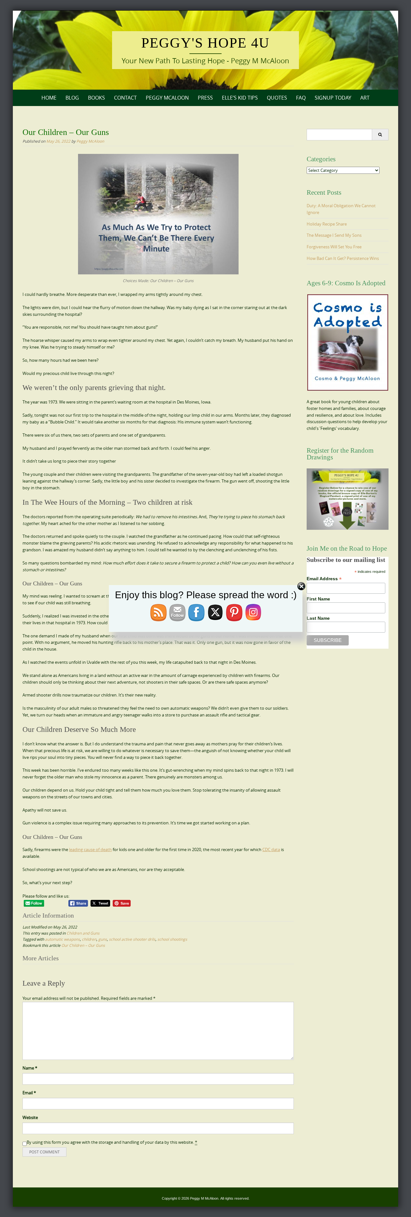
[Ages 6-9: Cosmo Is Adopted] (348, 342)
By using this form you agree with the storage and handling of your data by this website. (112, 1142)
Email (29, 1093)
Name (29, 1068)
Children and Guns (83, 933)
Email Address (324, 579)
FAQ (301, 97)
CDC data (271, 849)
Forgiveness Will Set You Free (334, 247)
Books (96, 97)
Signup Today (333, 97)
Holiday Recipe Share (327, 224)
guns (102, 939)
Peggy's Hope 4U (205, 43)
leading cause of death (90, 849)
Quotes (277, 97)
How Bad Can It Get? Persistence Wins (343, 258)
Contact (125, 97)
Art (365, 97)
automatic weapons (62, 939)
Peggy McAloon (167, 97)
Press (205, 97)
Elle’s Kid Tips (240, 97)
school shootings (172, 939)
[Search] (380, 134)
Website (30, 1117)
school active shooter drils (132, 939)
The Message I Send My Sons (334, 235)
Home (49, 97)
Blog (72, 97)
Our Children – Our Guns (83, 945)
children (89, 939)
